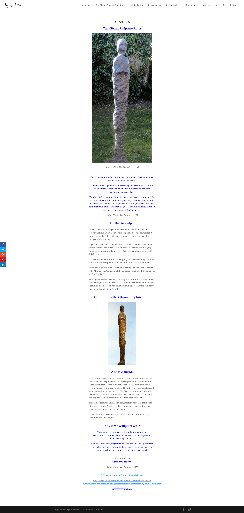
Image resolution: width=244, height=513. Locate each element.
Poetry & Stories (209, 5)
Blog (225, 5)
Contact (233, 5)
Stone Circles (172, 5)
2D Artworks (190, 5)
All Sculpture (137, 5)
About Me (86, 5)
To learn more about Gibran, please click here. (122, 475)
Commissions (154, 5)
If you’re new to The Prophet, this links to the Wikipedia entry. (122, 480)
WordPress (98, 509)
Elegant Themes (72, 509)
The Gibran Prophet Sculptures (110, 5)
